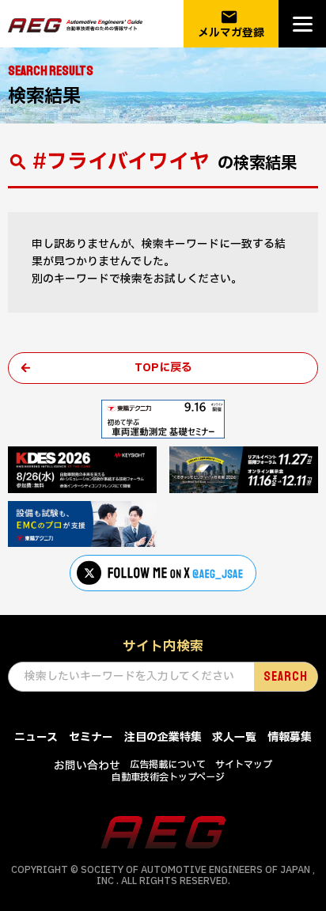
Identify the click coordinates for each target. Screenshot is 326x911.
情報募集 (289, 737)
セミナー (91, 737)
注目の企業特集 (163, 737)
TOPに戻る (163, 367)
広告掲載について (168, 764)
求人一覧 (234, 737)
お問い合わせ (87, 765)
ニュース (36, 737)
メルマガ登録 (231, 24)
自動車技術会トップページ (168, 777)
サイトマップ (243, 764)
